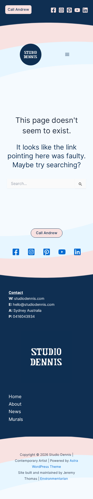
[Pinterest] (69, 10)
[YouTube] (77, 10)
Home (15, 396)
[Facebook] (53, 10)
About (15, 404)
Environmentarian (54, 479)
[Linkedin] (85, 10)
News (15, 411)
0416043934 (24, 316)
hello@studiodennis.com (34, 304)
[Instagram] (61, 10)
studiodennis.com (29, 298)
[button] (18, 9)
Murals (16, 419)
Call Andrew (46, 233)
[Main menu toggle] (67, 54)
